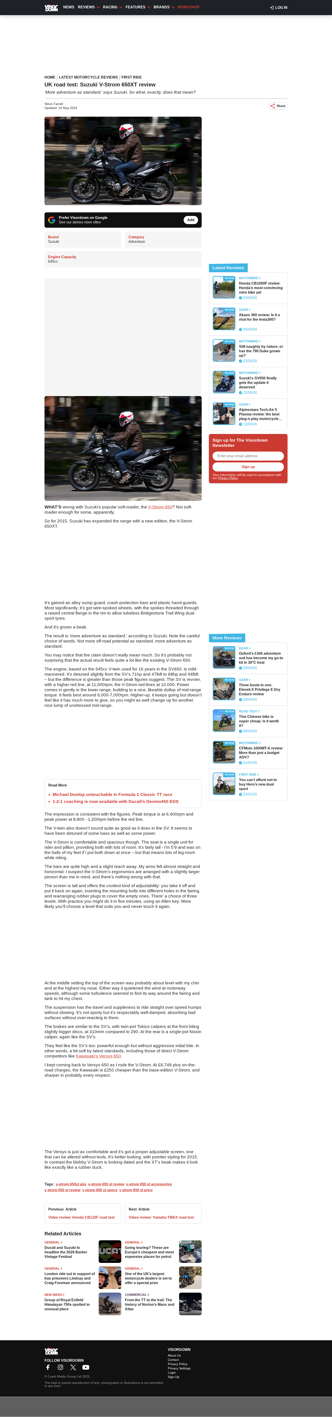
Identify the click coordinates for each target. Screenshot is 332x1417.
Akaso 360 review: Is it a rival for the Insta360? (259, 317)
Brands (162, 7)
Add (190, 220)
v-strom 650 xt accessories (149, 1184)
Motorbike (248, 278)
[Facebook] (49, 1369)
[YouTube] (86, 1369)
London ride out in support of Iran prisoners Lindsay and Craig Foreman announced (69, 1278)
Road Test (248, 711)
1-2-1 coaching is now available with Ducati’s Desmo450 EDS (116, 801)
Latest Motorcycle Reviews (88, 77)
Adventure (137, 242)
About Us (174, 1355)
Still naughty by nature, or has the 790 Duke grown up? (261, 351)
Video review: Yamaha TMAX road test (161, 1217)
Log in (281, 7)
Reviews (86, 7)
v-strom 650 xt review (106, 1184)
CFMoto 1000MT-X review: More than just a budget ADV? (261, 752)
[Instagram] (61, 1369)
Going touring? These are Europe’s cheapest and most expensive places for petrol (149, 1252)
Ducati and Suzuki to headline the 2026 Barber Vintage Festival (65, 1252)
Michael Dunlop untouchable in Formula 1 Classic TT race (112, 794)
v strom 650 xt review (62, 1190)
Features (135, 7)
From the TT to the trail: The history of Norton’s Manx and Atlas (149, 1304)
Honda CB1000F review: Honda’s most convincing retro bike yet (261, 287)
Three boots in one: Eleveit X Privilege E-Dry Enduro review (259, 689)
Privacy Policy (228, 478)
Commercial (136, 1294)
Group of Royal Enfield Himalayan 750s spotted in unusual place (67, 1304)
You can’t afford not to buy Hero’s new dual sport (258, 784)
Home (49, 77)
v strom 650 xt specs (99, 1190)
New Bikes (53, 1294)
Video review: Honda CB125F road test (81, 1217)
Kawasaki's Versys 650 (98, 1056)
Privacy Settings (179, 1368)
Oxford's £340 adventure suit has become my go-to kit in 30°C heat (261, 658)
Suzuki (53, 242)
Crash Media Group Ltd (64, 1376)
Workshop (189, 7)
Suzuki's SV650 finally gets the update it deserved (258, 382)
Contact (173, 1359)
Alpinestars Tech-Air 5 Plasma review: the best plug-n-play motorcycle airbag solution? (259, 414)
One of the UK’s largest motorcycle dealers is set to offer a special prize (148, 1278)
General (52, 1242)
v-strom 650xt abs (71, 1184)
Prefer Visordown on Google (83, 218)
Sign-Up (173, 1376)
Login (172, 1372)
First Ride (132, 77)
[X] (74, 1369)
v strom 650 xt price (136, 1190)
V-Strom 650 (160, 507)
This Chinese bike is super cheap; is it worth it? (259, 721)
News (68, 7)
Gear (243, 309)
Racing (110, 7)
